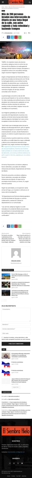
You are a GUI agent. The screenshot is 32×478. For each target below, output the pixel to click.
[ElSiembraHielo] (3, 33)
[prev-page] (3, 300)
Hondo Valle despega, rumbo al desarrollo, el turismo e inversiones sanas (20, 276)
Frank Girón (5, 402)
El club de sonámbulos (17, 362)
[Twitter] (12, 37)
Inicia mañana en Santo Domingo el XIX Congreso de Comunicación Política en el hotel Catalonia (21, 380)
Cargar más (15, 387)
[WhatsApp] (19, 37)
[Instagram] (14, 463)
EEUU (6, 7)
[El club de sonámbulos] (6, 364)
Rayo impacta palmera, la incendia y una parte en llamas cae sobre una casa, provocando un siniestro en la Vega (23, 239)
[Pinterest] (16, 37)
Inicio (3, 7)
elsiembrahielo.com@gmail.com (16, 452)
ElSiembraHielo (8, 33)
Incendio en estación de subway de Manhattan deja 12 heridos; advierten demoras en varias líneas (21, 284)
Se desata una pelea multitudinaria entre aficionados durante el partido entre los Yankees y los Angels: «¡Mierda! (8, 239)
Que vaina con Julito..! (14, 396)
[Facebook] (8, 37)
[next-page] (5, 300)
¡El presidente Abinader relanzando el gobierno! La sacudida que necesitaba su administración (21, 355)
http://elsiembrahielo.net (16, 263)
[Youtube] (22, 463)
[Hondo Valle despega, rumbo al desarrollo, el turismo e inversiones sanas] (6, 276)
